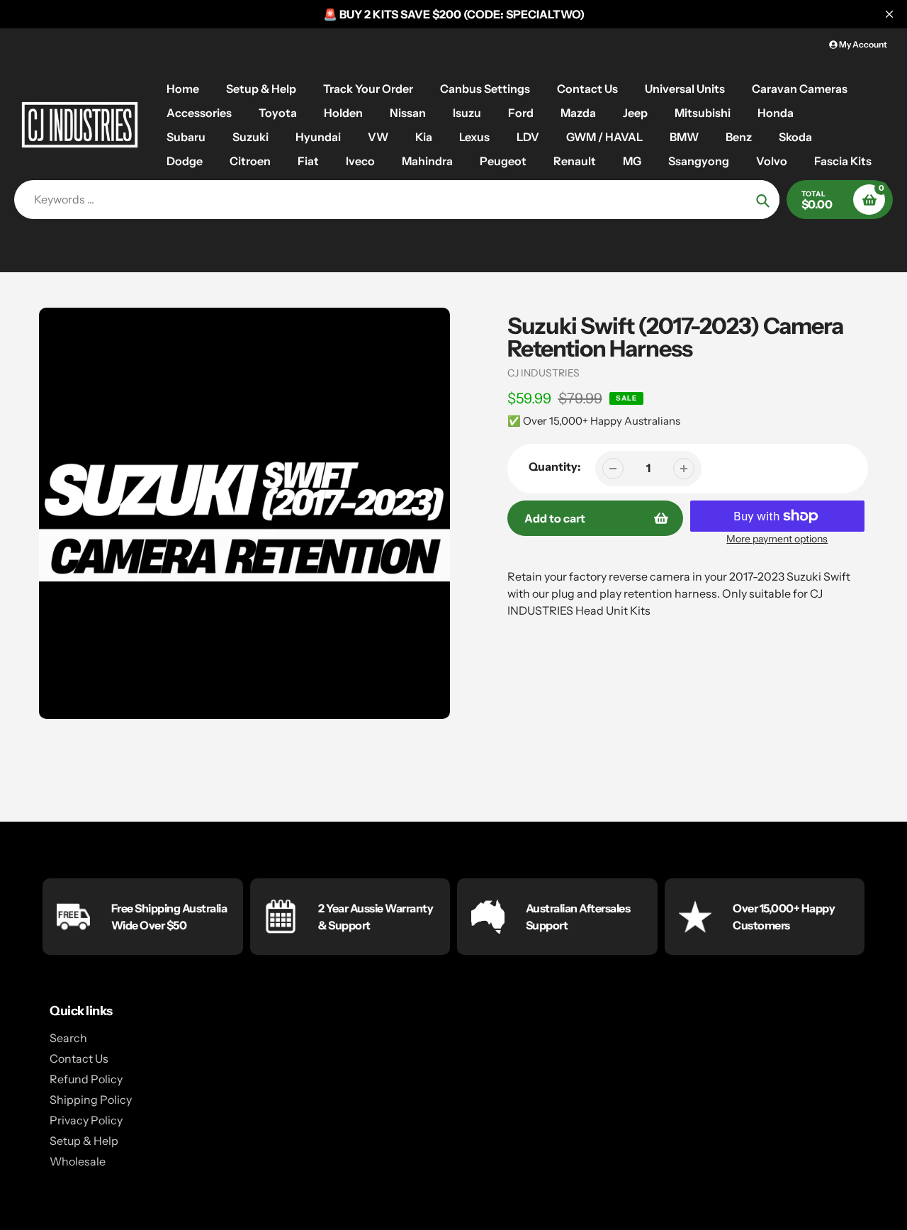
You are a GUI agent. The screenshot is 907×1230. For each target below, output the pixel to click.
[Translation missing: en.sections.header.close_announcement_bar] (889, 14)
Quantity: (555, 466)
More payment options (777, 538)
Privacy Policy (86, 1120)
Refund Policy (86, 1079)
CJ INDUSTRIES (543, 373)
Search (68, 1038)
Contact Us (79, 1058)
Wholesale (78, 1161)
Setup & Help (84, 1141)
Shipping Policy (91, 1099)
